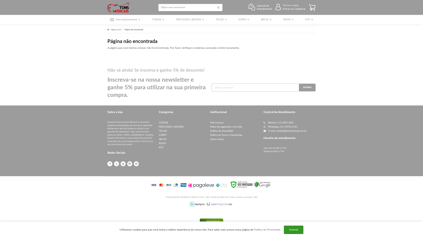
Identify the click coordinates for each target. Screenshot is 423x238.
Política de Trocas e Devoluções (226, 135)
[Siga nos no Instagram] (129, 164)
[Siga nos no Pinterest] (136, 164)
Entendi (293, 229)
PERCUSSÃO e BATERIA (171, 127)
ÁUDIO (162, 143)
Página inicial (116, 30)
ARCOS (162, 139)
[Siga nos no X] (116, 164)
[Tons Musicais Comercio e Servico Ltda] (119, 7)
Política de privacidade (221, 131)
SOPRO (163, 135)
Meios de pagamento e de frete (226, 127)
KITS (161, 147)
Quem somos (217, 139)
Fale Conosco (217, 122)
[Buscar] (218, 7)
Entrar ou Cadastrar (294, 9)
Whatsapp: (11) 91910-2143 (282, 127)
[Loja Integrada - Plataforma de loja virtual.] (219, 204)
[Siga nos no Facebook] (109, 164)
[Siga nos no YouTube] (123, 164)
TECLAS (163, 131)
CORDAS (163, 122)
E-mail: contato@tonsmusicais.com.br (287, 131)
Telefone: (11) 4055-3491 (280, 122)
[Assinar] (307, 87)
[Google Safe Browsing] (262, 184)
